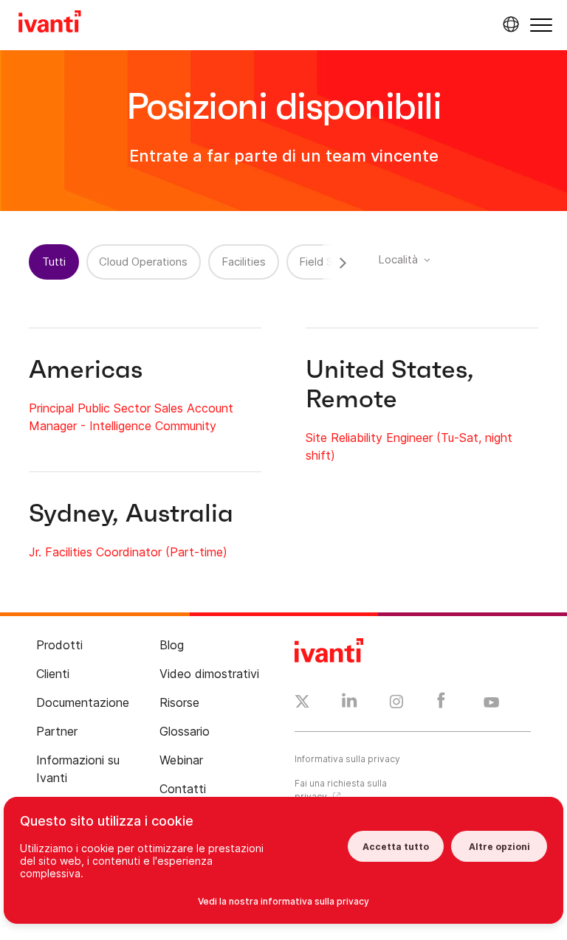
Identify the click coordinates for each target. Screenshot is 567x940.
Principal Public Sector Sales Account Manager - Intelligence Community (131, 417)
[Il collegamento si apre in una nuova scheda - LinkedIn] (349, 704)
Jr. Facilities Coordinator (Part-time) (128, 552)
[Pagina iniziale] (49, 23)
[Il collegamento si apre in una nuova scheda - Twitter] (302, 703)
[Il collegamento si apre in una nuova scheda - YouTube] (491, 703)
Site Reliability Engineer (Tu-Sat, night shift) (409, 446)
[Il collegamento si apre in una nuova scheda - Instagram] (396, 704)
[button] (541, 25)
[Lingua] (508, 24)
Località (398, 259)
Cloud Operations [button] (143, 262)
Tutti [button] (54, 262)
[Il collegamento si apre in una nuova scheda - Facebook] (441, 704)
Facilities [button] (243, 262)
